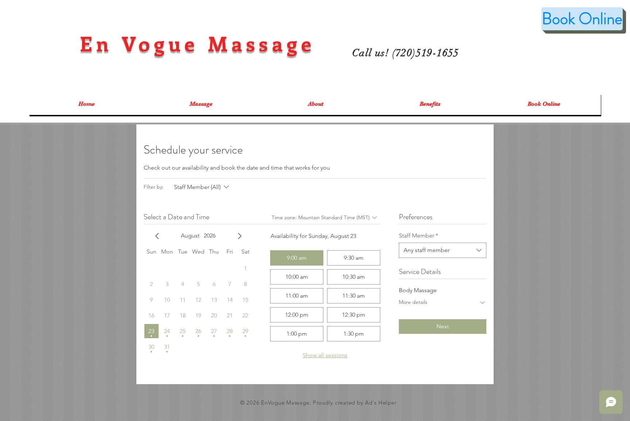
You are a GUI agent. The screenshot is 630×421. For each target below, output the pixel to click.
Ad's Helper (380, 402)
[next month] (239, 236)
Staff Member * (418, 235)
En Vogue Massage (197, 43)
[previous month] (157, 236)
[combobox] (442, 250)
